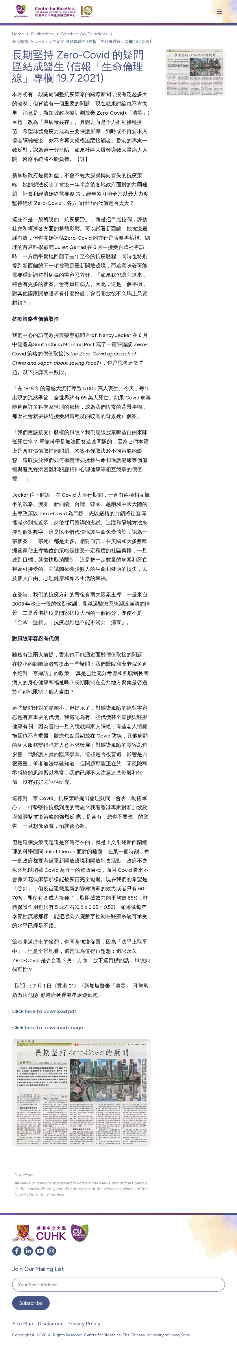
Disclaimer (50, 1323)
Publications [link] (42, 34)
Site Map (22, 1323)
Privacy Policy (83, 1323)
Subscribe (31, 1303)
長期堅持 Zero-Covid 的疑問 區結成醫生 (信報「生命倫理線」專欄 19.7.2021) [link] (82, 41)
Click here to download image (47, 1027)
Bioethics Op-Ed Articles (84, 34)
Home (18, 34)
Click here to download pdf (44, 1011)
